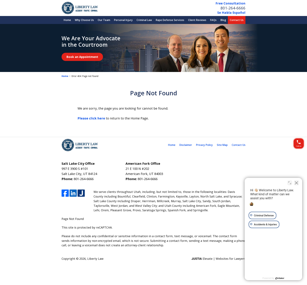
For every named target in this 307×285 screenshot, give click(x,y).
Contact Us (237, 20)
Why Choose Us (84, 20)
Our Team (104, 20)
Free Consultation (230, 3)
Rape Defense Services (170, 20)
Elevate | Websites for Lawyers (218, 259)
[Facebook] (65, 193)
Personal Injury (123, 20)
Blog (223, 20)
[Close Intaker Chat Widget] (296, 182)
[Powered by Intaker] (280, 278)
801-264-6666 (232, 8)
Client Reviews (197, 20)
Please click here (91, 118)
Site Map (222, 145)
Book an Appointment (82, 57)
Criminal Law (144, 20)
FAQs (213, 20)
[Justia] (81, 193)
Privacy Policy (204, 145)
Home (67, 20)
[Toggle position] (289, 182)
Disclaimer (185, 145)
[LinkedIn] (73, 193)
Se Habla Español (231, 12)
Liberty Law (95, 259)
